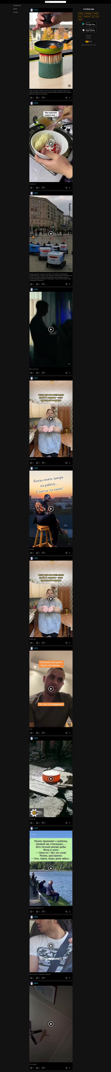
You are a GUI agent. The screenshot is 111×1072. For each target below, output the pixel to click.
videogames (88, 13)
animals (96, 13)
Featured (17, 5)
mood (80, 19)
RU (90, 41)
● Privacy (88, 35)
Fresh (15, 12)
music (80, 16)
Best (15, 9)
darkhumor (87, 16)
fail (93, 16)
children (81, 13)
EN (87, 41)
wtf (97, 16)
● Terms (89, 38)
